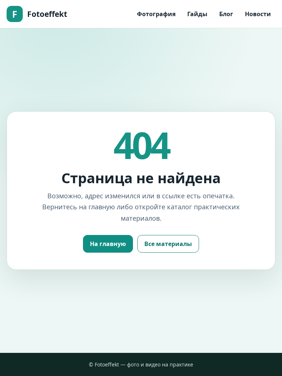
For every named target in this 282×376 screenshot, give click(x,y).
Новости (258, 14)
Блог (226, 14)
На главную (108, 244)
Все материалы (168, 244)
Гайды (197, 14)
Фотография (156, 14)
